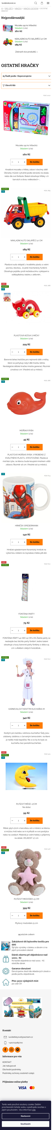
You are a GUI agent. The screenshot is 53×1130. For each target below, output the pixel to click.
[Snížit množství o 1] (12, 162)
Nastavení (25, 1116)
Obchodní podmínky (11, 1069)
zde (33, 1110)
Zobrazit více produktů (25, 52)
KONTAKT (6, 1062)
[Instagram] (11, 1050)
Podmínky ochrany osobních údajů (18, 1073)
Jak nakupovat (9, 1066)
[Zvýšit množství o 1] (24, 162)
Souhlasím (26, 1124)
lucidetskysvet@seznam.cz (21, 1037)
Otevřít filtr (10, 85)
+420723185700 (16, 1043)
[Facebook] (5, 1050)
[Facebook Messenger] (17, 1050)
